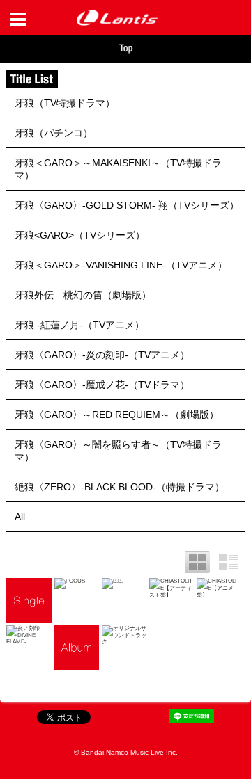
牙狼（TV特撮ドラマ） (65, 103)
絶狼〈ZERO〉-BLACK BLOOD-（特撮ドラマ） (120, 486)
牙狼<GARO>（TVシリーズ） (80, 235)
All (20, 516)
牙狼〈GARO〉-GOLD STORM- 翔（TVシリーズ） (127, 205)
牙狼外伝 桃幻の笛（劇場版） (83, 294)
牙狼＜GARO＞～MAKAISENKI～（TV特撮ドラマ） (118, 169)
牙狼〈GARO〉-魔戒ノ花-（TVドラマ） (102, 384)
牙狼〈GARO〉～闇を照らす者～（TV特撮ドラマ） (118, 451)
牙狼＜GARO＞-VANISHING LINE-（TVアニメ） (121, 265)
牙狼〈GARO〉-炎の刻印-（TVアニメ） (102, 354)
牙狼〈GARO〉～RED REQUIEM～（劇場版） (117, 414)
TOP (125, 48)
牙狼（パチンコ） (54, 132)
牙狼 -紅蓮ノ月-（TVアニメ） (79, 324)
